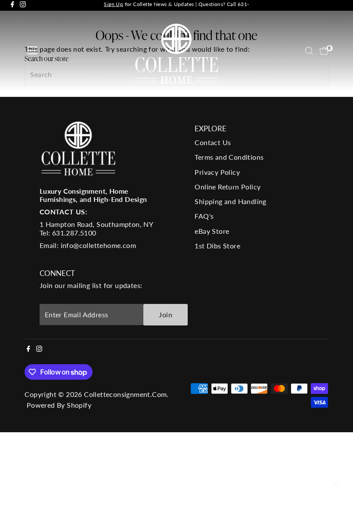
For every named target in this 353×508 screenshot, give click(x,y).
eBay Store (212, 231)
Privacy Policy (217, 172)
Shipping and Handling (230, 201)
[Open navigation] (32, 51)
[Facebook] (12, 5)
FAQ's (204, 216)
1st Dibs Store (217, 246)
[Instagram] (23, 5)
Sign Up (113, 4)
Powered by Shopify (59, 405)
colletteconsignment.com (125, 394)
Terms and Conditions (229, 157)
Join (165, 314)
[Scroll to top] (335, 484)
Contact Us (213, 142)
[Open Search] (309, 51)
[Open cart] (323, 51)
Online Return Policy (227, 187)
